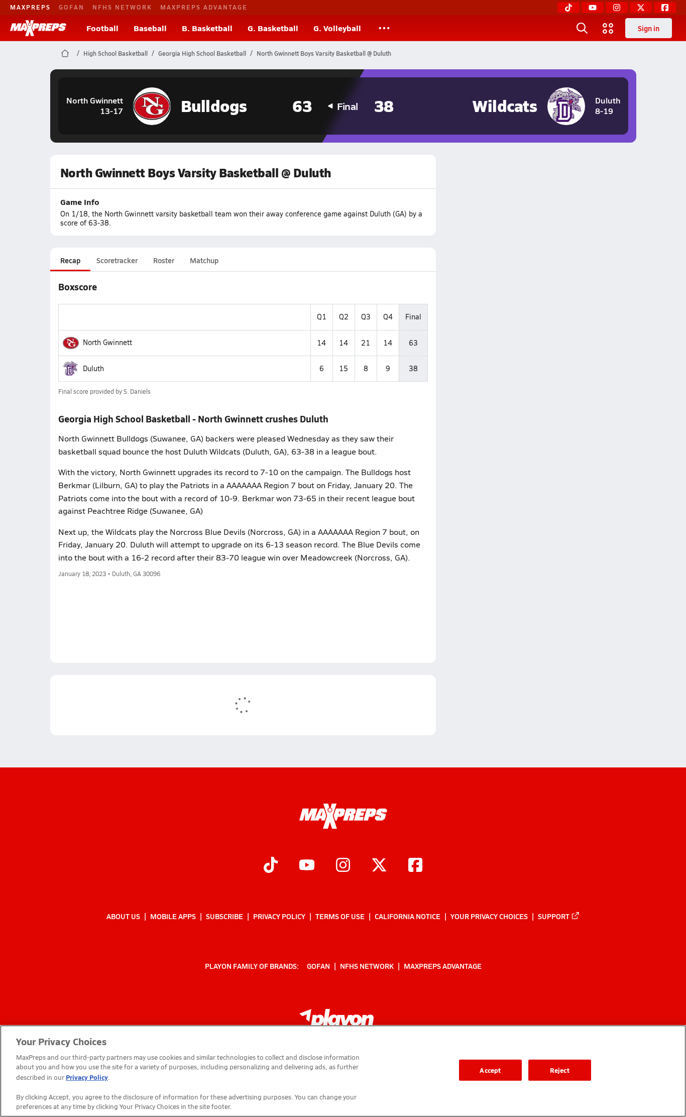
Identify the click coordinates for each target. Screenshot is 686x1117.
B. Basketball (207, 28)
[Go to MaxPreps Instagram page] (343, 866)
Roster (163, 260)
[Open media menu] (608, 28)
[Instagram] (617, 7)
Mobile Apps (173, 916)
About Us (123, 916)
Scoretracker (117, 260)
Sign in (648, 28)
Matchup (204, 260)
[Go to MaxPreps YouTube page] (307, 866)
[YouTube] (593, 7)
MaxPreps (30, 7)
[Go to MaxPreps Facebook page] (415, 866)
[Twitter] (641, 7)
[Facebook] (665, 7)
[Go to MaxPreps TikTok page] (271, 866)
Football (102, 28)
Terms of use (340, 916)
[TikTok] (568, 7)
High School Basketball (115, 53)
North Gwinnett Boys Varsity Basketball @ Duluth (324, 53)
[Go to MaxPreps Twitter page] (379, 866)
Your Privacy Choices (489, 916)
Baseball (150, 28)
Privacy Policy (279, 916)
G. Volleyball (337, 28)
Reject (559, 1070)
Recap (70, 260)
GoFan (71, 7)
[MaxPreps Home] (38, 28)
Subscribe (224, 916)
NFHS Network (122, 7)
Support (553, 916)
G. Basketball (273, 28)
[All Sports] (384, 28)
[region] (343, 1071)
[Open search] (582, 28)
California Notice (407, 916)
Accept (490, 1070)
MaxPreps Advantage (204, 7)
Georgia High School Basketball (202, 53)
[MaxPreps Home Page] (65, 53)
